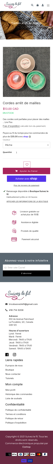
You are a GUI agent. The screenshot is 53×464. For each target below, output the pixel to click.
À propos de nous (14, 365)
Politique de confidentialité (18, 410)
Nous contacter (12, 374)
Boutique (9, 369)
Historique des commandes (18, 394)
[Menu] (48, 5)
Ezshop (26, 446)
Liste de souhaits (13, 398)
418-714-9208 (16, 310)
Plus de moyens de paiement (26, 185)
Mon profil (10, 390)
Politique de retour (14, 418)
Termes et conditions (15, 414)
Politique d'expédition (15, 422)
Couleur (6, 140)
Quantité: (7, 152)
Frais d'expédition (11, 126)
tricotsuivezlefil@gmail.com (23, 304)
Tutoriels (9, 378)
